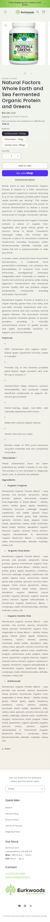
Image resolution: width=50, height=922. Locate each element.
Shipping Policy (12, 831)
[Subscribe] (42, 789)
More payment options (25, 179)
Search (8, 807)
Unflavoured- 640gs (15, 133)
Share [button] (7, 748)
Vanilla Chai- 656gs (15, 145)
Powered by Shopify (39, 916)
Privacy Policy (12, 819)
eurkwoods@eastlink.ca (17, 877)
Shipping (5, 117)
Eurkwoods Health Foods (20, 916)
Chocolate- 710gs (14, 139)
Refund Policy (12, 813)
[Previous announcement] (5, 4)
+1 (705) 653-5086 (15, 873)
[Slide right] (31, 74)
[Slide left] (19, 74)
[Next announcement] (45, 4)
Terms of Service (14, 825)
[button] (5, 12)
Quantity (6, 151)
